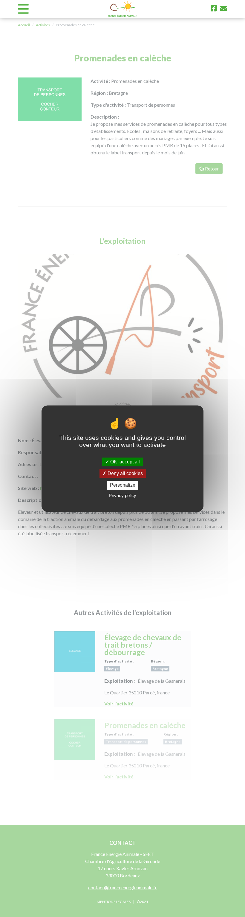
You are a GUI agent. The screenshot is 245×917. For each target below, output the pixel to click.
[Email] (223, 8)
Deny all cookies (124, 473)
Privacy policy (122, 495)
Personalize (122, 485)
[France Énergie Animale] (122, 9)
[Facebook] (214, 8)
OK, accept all (124, 461)
